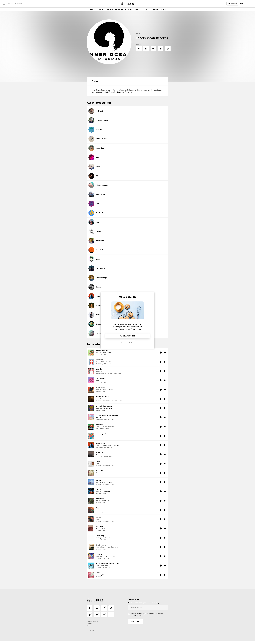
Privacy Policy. (136, 329)
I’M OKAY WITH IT (127, 336)
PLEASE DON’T (127, 342)
